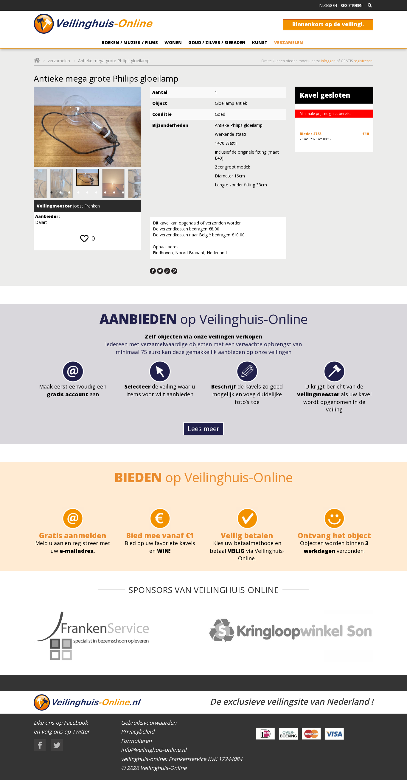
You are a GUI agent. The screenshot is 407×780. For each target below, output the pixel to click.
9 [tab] (123, 193)
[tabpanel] (87, 177)
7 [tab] (105, 193)
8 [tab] (114, 193)
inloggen (328, 60)
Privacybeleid (137, 731)
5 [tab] (87, 193)
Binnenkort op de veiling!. (328, 24)
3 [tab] (69, 193)
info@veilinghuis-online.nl (154, 749)
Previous (44, 183)
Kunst (260, 42)
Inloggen (328, 5)
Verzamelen (288, 42)
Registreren (352, 5)
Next (129, 183)
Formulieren (136, 740)
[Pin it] (174, 270)
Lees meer (203, 428)
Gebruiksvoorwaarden (148, 722)
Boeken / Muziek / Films (130, 42)
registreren (363, 60)
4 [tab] (78, 193)
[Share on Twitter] (160, 270)
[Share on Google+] (167, 270)
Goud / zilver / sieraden (217, 42)
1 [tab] (52, 193)
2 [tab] (60, 193)
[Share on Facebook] (153, 270)
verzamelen (59, 60)
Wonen (173, 42)
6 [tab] (96, 193)
